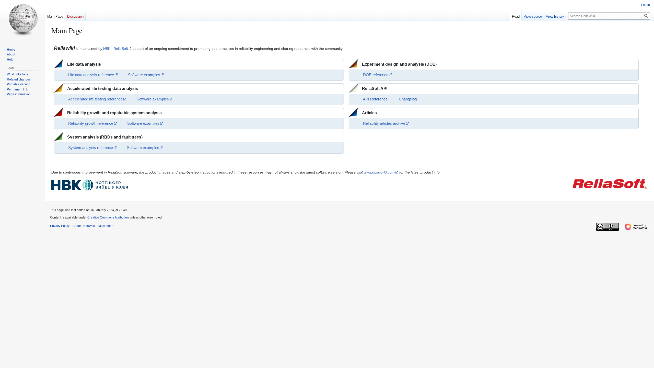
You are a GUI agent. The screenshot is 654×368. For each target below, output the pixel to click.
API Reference (375, 99)
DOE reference (375, 75)
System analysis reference (90, 148)
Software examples (144, 75)
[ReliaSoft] (609, 183)
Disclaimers (106, 226)
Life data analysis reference (91, 75)
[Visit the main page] (22, 20)
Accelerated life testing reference (95, 99)
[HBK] (89, 185)
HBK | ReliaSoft (115, 49)
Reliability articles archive (384, 123)
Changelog (408, 99)
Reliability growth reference (90, 123)
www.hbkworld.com (379, 172)
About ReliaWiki (84, 226)
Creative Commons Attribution (108, 217)
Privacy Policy (59, 226)
